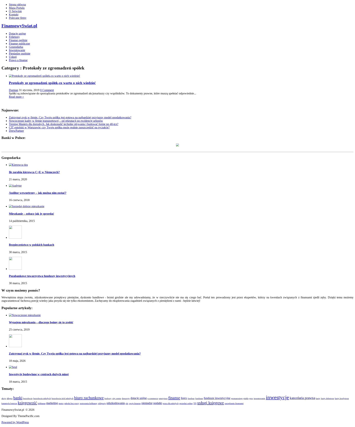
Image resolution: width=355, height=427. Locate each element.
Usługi (13, 56)
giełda (245, 398)
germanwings (237, 398)
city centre (116, 398)
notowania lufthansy (88, 403)
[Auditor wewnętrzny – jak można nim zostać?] (15, 185)
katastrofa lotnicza (9, 403)
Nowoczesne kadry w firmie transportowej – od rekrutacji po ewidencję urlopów (56, 120)
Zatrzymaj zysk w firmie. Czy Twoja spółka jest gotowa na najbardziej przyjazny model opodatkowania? (70, 117)
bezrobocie (28, 398)
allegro (10, 398)
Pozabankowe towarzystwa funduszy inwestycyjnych (42, 276)
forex (184, 398)
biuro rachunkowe (89, 397)
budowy (107, 398)
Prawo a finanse (18, 60)
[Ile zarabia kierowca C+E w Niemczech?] (18, 164)
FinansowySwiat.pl (19, 25)
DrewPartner (16, 130)
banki (17, 397)
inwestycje (277, 397)
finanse (174, 397)
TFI (195, 403)
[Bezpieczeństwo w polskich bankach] (15, 237)
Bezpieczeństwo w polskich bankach (31, 244)
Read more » (16, 96)
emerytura (163, 398)
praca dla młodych (171, 403)
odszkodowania (115, 403)
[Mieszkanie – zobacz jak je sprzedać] (26, 206)
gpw (251, 398)
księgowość (27, 402)
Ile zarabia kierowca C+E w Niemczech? (34, 172)
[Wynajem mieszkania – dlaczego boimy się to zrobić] (25, 315)
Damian (13, 90)
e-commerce (153, 398)
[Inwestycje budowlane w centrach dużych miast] (13, 367)
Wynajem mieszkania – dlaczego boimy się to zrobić (41, 322)
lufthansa (41, 403)
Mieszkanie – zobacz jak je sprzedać (31, 213)
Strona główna (17, 4)
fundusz (191, 398)
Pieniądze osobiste (19, 53)
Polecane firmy (17, 17)
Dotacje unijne (17, 33)
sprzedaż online (186, 403)
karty (318, 398)
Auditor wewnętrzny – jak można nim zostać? (37, 192)
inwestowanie (259, 398)
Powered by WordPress (15, 422)
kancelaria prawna (302, 398)
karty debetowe (327, 398)
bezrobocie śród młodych (62, 398)
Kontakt (13, 14)
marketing (52, 403)
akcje (3, 398)
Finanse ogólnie (18, 40)
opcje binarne (135, 403)
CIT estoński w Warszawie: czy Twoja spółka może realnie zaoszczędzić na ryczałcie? (59, 127)
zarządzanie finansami (234, 403)
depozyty (126, 398)
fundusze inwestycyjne (217, 398)
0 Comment (47, 90)
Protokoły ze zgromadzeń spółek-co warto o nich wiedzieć (52, 83)
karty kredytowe (342, 398)
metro (61, 403)
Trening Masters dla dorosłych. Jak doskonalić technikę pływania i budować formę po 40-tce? (63, 124)
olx (127, 403)
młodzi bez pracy (71, 403)
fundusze (199, 398)
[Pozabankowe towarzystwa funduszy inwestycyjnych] (15, 268)
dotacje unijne (139, 398)
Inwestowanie (17, 50)
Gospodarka (16, 46)
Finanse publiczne (19, 43)
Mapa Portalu (17, 7)
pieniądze (147, 403)
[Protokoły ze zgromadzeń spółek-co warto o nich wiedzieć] (44, 75)
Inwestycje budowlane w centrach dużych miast (39, 374)
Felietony (14, 36)
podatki (157, 403)
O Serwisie (15, 11)
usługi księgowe (210, 402)
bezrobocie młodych (42, 398)
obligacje (102, 403)
